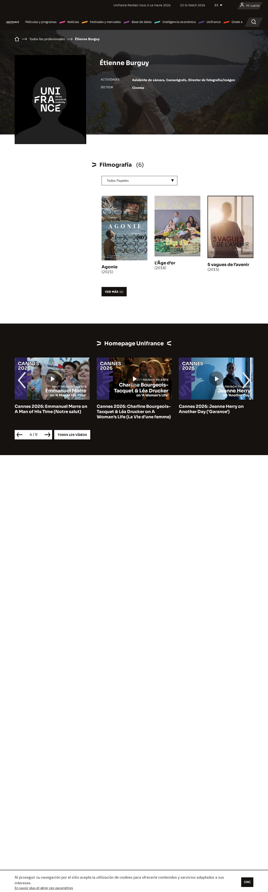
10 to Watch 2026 (192, 5)
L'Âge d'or (165, 263)
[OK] (247, 882)
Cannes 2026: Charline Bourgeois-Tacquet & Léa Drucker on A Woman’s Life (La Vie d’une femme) (134, 412)
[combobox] (139, 180)
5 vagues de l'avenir (228, 264)
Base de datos (142, 22)
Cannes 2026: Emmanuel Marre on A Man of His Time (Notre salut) (51, 409)
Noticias (73, 22)
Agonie (109, 267)
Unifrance (214, 22)
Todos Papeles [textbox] (118, 180)
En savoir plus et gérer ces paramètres (44, 888)
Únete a (237, 22)
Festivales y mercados (105, 22)
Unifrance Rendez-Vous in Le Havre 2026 (142, 5)
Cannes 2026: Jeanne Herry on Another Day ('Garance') (211, 409)
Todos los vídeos (72, 435)
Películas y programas (41, 22)
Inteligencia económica (179, 22)
